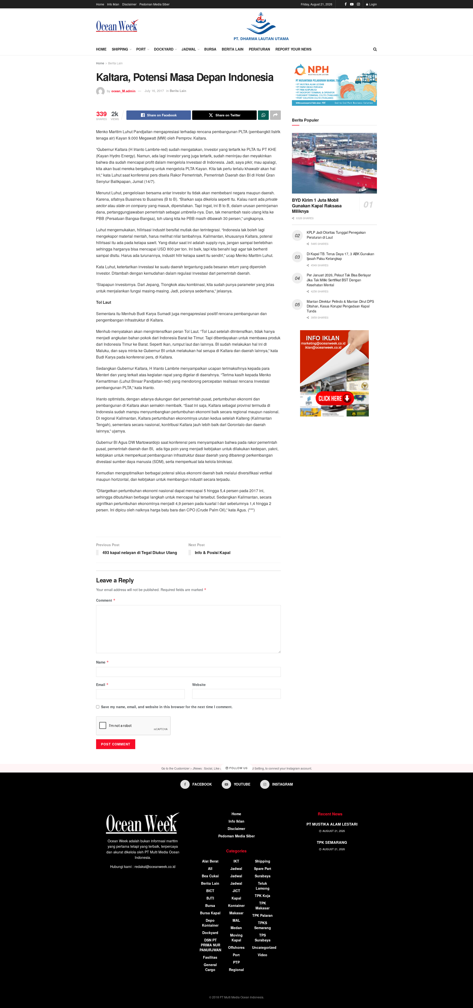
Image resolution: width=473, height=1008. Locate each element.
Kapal (236, 898)
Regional (236, 969)
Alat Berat (210, 861)
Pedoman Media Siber (154, 4)
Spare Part (262, 868)
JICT (236, 890)
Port (141, 49)
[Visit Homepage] (117, 25)
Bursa (210, 49)
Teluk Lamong (263, 886)
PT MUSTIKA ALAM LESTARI (331, 824)
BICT (210, 890)
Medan (236, 927)
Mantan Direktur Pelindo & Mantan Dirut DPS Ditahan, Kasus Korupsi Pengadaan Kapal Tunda (340, 306)
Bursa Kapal (210, 912)
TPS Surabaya (262, 937)
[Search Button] (375, 49)
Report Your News (293, 49)
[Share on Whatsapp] (263, 115)
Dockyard (163, 49)
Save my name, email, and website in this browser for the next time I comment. (167, 706)
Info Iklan (113, 4)
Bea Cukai (210, 875)
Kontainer (236, 905)
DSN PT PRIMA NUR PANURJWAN (210, 944)
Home (100, 4)
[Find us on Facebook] (346, 4)
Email (102, 684)
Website (199, 684)
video (262, 954)
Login (373, 4)
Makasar (236, 912)
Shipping (120, 49)
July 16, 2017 (154, 90)
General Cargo (210, 967)
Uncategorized (264, 947)
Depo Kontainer (210, 923)
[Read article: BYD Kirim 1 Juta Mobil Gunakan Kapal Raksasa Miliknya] (334, 163)
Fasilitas (210, 957)
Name (102, 662)
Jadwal (189, 49)
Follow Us (238, 768)
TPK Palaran (262, 915)
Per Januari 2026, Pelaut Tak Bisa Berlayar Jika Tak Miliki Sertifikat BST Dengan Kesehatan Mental (339, 279)
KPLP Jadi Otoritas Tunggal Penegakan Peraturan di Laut (336, 235)
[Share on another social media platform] (275, 115)
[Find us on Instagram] (358, 4)
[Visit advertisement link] (261, 25)
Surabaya (262, 875)
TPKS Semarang (262, 925)
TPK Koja (262, 895)
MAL (236, 920)
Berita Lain (232, 49)
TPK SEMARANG (332, 842)
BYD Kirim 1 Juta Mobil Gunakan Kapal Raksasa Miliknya (316, 205)
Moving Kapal (236, 937)
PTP (236, 962)
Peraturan (259, 49)
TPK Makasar (262, 905)
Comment (106, 600)
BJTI (210, 898)
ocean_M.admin (123, 90)
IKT (236, 861)
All (210, 868)
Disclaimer (129, 4)
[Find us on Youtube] (352, 4)
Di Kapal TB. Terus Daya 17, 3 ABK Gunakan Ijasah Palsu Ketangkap (340, 256)
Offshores (236, 947)
